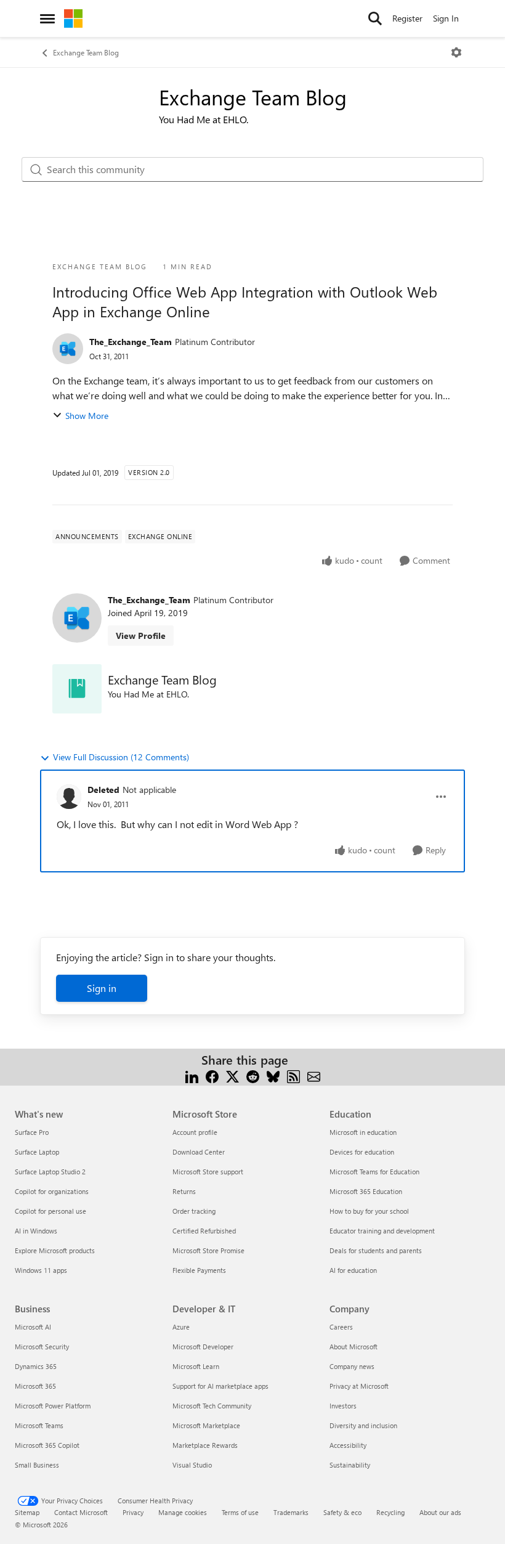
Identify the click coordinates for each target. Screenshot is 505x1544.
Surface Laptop (37, 1151)
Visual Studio (192, 1464)
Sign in (101, 987)
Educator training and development (382, 1230)
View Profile (141, 635)
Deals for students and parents (375, 1250)
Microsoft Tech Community (211, 1405)
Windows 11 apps (41, 1270)
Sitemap (27, 1512)
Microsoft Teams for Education (374, 1171)
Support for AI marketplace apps (220, 1386)
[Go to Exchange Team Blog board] (77, 688)
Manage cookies (182, 1512)
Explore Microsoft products (55, 1250)
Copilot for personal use (50, 1211)
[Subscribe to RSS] (293, 1074)
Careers (341, 1326)
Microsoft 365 (35, 1386)
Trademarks (291, 1512)
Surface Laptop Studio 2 (50, 1171)
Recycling (390, 1512)
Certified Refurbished (204, 1230)
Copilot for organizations (52, 1191)
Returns (184, 1191)
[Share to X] (232, 1074)
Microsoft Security (42, 1346)
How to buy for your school (369, 1211)
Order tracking (194, 1211)
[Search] (375, 18)
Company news (351, 1366)
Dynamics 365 (36, 1366)
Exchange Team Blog (86, 52)
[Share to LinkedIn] (191, 1074)
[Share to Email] (313, 1074)
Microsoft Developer (202, 1346)
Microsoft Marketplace (206, 1425)
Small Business (37, 1464)
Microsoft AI (33, 1326)
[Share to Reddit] (252, 1074)
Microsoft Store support (207, 1171)
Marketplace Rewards (205, 1445)
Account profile (194, 1132)
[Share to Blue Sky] (273, 1074)
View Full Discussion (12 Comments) (121, 757)
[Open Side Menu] (47, 18)
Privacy (133, 1512)
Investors (343, 1405)
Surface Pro (32, 1132)
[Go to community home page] (73, 18)
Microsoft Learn (195, 1366)
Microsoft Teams (39, 1425)
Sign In (446, 18)
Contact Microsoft (81, 1512)
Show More (86, 415)
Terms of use (240, 1512)
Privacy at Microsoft (359, 1386)
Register (407, 18)
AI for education (353, 1270)
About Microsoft (353, 1346)
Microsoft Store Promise (208, 1250)
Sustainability (349, 1464)
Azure (181, 1326)
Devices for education (361, 1151)
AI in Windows (36, 1230)
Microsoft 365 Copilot (47, 1445)
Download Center (198, 1151)
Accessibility (347, 1445)
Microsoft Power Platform (53, 1405)
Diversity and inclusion (363, 1425)
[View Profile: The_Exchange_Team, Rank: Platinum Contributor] (67, 348)
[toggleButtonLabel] (456, 52)
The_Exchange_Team (130, 341)
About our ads (440, 1512)
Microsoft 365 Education (365, 1191)
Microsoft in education (363, 1132)
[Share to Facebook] (212, 1074)
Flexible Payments (199, 1270)
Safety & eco (342, 1512)
